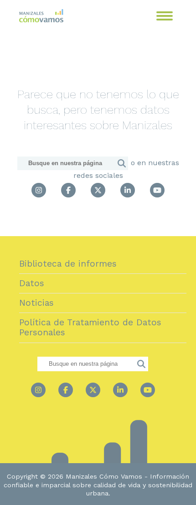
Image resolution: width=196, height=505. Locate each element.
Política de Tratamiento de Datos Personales (90, 327)
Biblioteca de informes (68, 263)
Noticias (36, 303)
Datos (31, 283)
